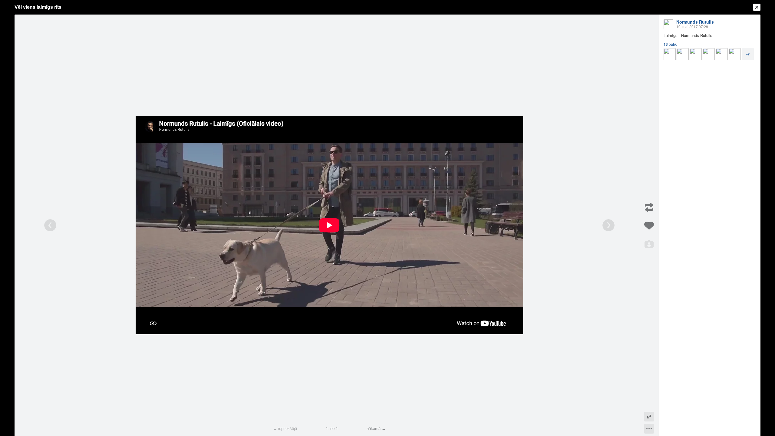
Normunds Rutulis (695, 21)
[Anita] (670, 54)
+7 (748, 54)
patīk (670, 44)
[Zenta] (735, 54)
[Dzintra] (722, 54)
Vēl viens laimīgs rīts (38, 7)
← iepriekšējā (285, 428)
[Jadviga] (683, 54)
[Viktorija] (696, 54)
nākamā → (376, 428)
